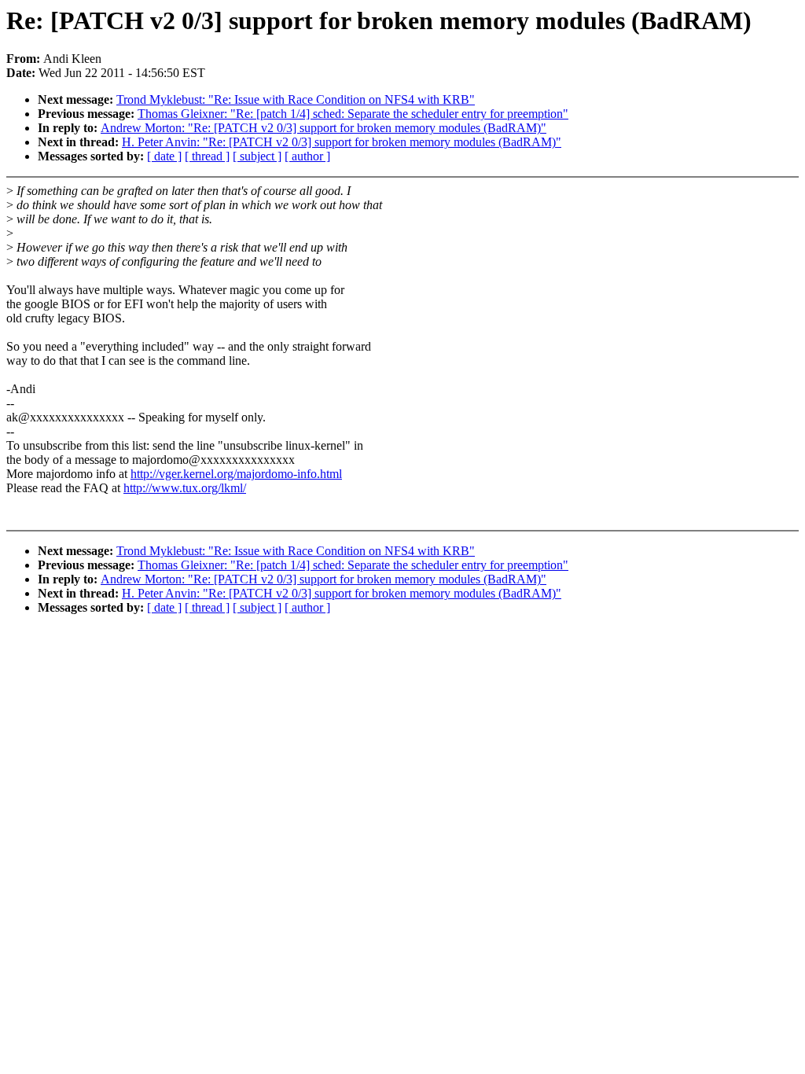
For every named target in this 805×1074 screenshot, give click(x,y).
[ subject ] (257, 156)
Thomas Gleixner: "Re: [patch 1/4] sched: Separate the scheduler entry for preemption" (353, 113)
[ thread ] (207, 156)
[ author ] (307, 156)
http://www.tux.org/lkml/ (184, 488)
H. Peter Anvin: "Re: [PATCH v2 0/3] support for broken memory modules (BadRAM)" (341, 142)
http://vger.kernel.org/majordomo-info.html (236, 473)
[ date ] (164, 156)
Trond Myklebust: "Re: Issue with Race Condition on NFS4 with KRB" (295, 99)
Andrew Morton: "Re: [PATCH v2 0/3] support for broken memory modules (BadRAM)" (323, 127)
